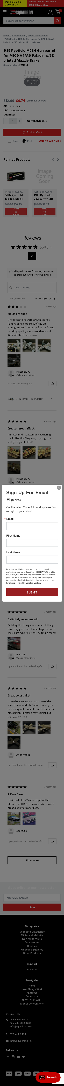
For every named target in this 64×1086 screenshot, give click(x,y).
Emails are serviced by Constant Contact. (23, 582)
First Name (13, 535)
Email (9, 518)
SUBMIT (32, 592)
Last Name (13, 552)
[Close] (59, 488)
